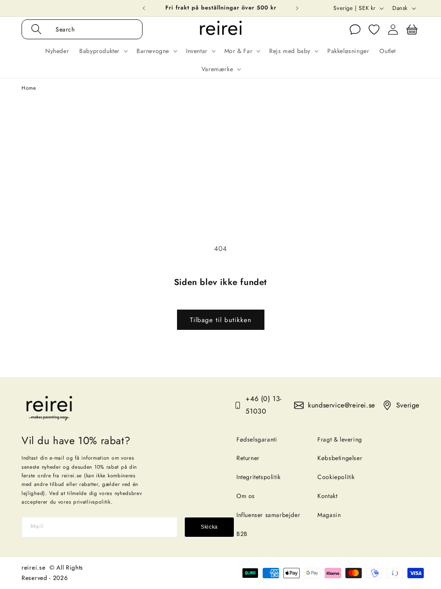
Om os (245, 496)
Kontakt (327, 496)
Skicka (209, 527)
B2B (242, 533)
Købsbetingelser (339, 458)
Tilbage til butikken (221, 320)
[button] (91, 29)
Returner (248, 458)
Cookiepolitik (336, 477)
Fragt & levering (339, 439)
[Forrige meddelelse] (143, 8)
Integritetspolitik (258, 477)
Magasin (329, 515)
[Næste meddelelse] (297, 8)
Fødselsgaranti (256, 439)
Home (29, 88)
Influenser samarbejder (268, 515)
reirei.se (33, 567)
